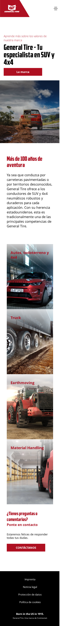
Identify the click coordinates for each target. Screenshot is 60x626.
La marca (22, 72)
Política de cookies (30, 602)
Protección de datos (30, 594)
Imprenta (30, 579)
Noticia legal (30, 587)
